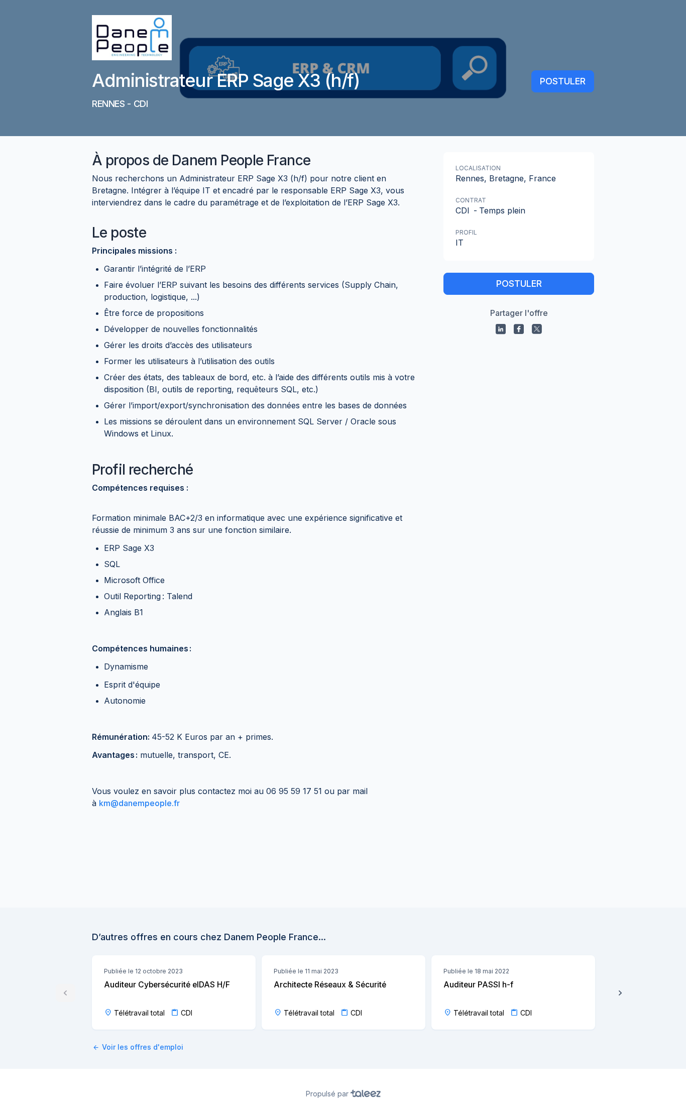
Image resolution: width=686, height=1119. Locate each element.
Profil (466, 232)
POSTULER (563, 81)
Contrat (470, 200)
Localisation (478, 168)
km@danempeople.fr (139, 803)
